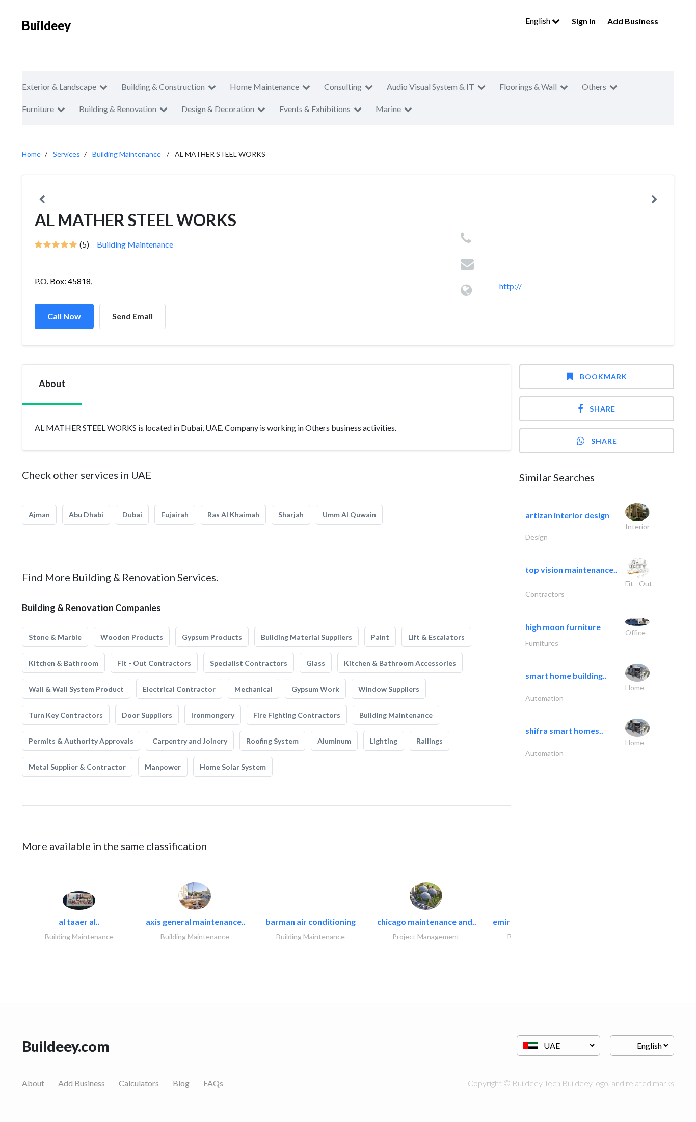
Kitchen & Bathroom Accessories (400, 663)
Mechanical (253, 689)
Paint (380, 637)
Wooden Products (131, 637)
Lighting (383, 740)
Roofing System (272, 740)
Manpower (163, 766)
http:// (510, 286)
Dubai (132, 514)
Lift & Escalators (436, 637)
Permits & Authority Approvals (81, 740)
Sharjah (291, 514)
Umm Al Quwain (349, 514)
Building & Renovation (117, 109)
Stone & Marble (55, 637)
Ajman (39, 514)
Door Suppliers (147, 714)
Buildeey (46, 25)
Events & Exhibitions (315, 109)
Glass (315, 663)
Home (31, 154)
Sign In (584, 21)
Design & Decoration (217, 109)
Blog (181, 1083)
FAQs (213, 1083)
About (33, 1083)
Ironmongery (212, 714)
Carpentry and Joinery (189, 740)
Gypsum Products (212, 637)
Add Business (632, 21)
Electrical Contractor (179, 689)
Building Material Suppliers (306, 637)
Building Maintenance (126, 154)
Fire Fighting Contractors (296, 714)
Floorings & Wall (528, 86)
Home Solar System (233, 766)
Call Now (64, 316)
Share (602, 408)
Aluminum (334, 740)
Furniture (38, 109)
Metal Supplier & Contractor (77, 766)
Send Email (132, 316)
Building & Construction (163, 86)
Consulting (343, 86)
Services (66, 154)
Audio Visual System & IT (430, 86)
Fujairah (175, 514)
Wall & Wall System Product (76, 689)
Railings (429, 740)
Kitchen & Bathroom (63, 663)
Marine (388, 109)
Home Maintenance (264, 86)
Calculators (139, 1083)
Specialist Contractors (248, 663)
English (538, 20)
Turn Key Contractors (66, 714)
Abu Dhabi (86, 514)
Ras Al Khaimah (233, 514)
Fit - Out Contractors (154, 663)
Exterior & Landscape (59, 86)
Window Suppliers (388, 689)
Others (594, 86)
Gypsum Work (315, 689)
